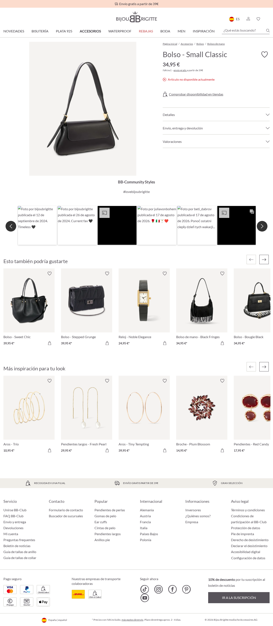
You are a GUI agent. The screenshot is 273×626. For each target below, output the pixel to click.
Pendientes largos (107, 534)
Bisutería (40, 31)
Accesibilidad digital (245, 552)
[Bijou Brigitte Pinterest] (186, 589)
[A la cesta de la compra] (49, 343)
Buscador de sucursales (66, 516)
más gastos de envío (132, 619)
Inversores (193, 510)
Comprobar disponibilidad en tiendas (196, 94)
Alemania (147, 510)
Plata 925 (64, 31)
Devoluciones (13, 528)
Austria (145, 516)
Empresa (191, 522)
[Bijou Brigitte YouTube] (145, 598)
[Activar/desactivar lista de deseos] (264, 54)
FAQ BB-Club (13, 516)
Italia (143, 528)
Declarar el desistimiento (249, 546)
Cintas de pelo (104, 528)
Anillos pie (102, 540)
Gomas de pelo (105, 516)
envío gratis (180, 70)
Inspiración (204, 31)
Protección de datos (245, 528)
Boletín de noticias (16, 546)
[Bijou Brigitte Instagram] (158, 589)
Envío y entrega (14, 522)
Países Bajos (149, 534)
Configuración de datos (248, 558)
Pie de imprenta (242, 534)
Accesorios (90, 31)
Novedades (13, 31)
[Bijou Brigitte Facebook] (172, 589)
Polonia (145, 540)
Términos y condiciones (248, 510)
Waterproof (119, 31)
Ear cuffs (100, 522)
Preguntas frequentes (19, 540)
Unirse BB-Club (14, 510)
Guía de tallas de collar (19, 558)
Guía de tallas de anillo (19, 552)
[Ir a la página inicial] (136, 17)
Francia (145, 522)
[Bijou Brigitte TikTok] (145, 589)
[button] (248, 19)
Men (181, 31)
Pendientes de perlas (109, 510)
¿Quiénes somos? (198, 516)
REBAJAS (146, 31)
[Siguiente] (264, 259)
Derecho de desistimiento (250, 540)
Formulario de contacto (66, 510)
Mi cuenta (10, 534)
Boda (165, 31)
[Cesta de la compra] (268, 19)
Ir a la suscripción (239, 598)
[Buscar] (268, 30)
